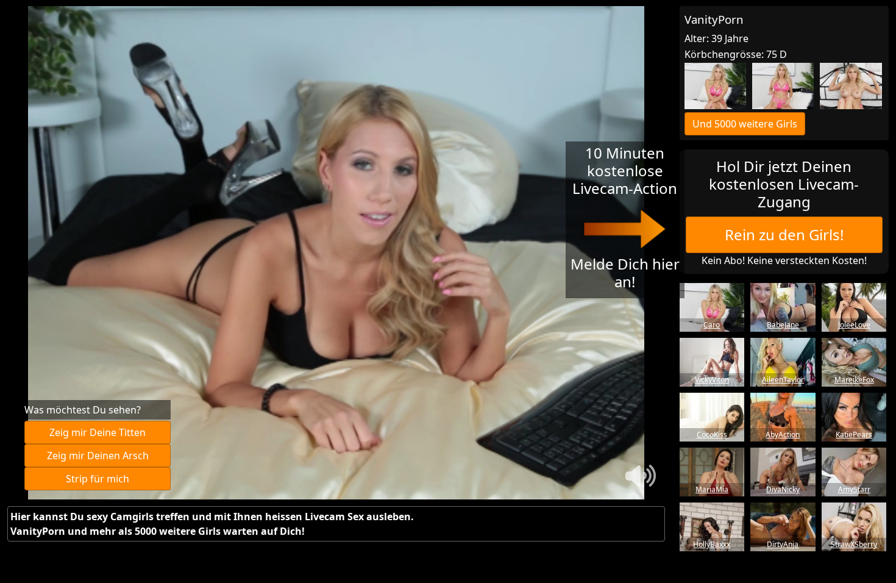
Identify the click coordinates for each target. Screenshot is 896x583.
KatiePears (854, 434)
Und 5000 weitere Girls (744, 124)
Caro (711, 325)
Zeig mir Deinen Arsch (98, 455)
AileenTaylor (783, 379)
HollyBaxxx (711, 544)
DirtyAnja (782, 544)
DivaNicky (783, 489)
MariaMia (711, 489)
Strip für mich (97, 478)
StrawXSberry (854, 544)
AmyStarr (854, 489)
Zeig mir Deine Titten (97, 432)
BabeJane (783, 325)
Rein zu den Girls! (784, 234)
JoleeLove (854, 325)
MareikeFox (854, 379)
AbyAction (783, 434)
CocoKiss (712, 434)
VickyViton (712, 379)
